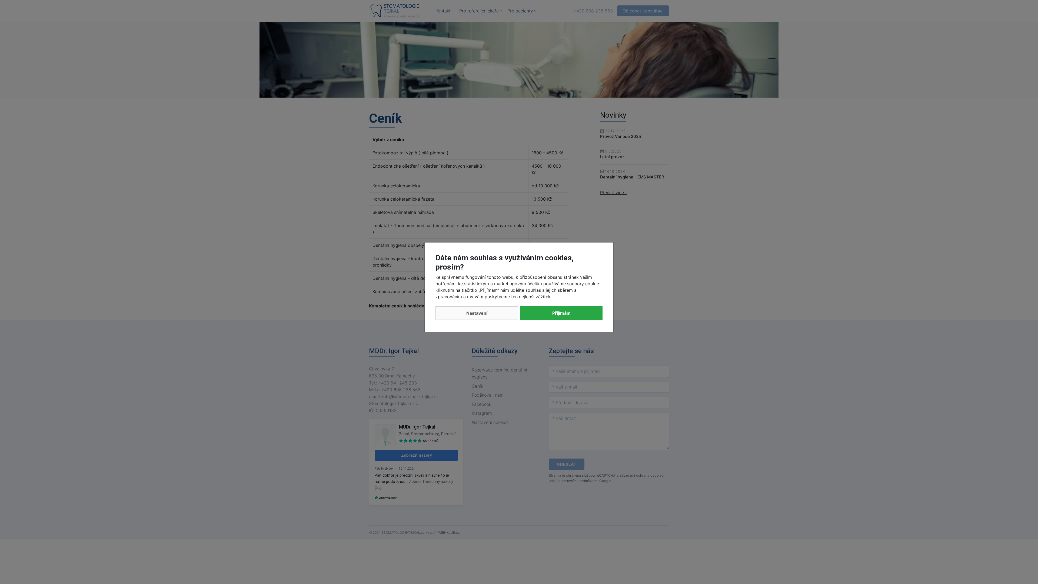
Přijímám (561, 313)
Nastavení (476, 313)
